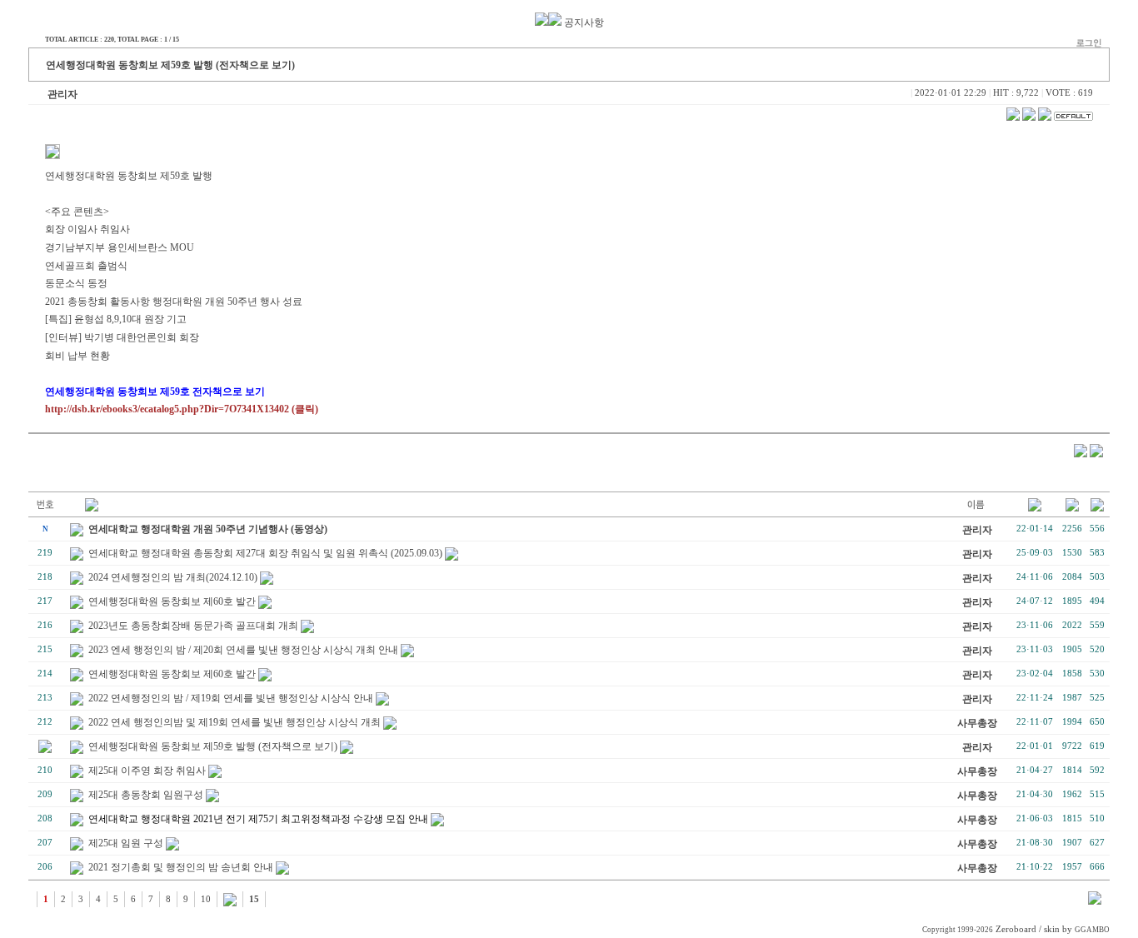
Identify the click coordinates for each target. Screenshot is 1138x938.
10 (206, 899)
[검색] (1094, 901)
